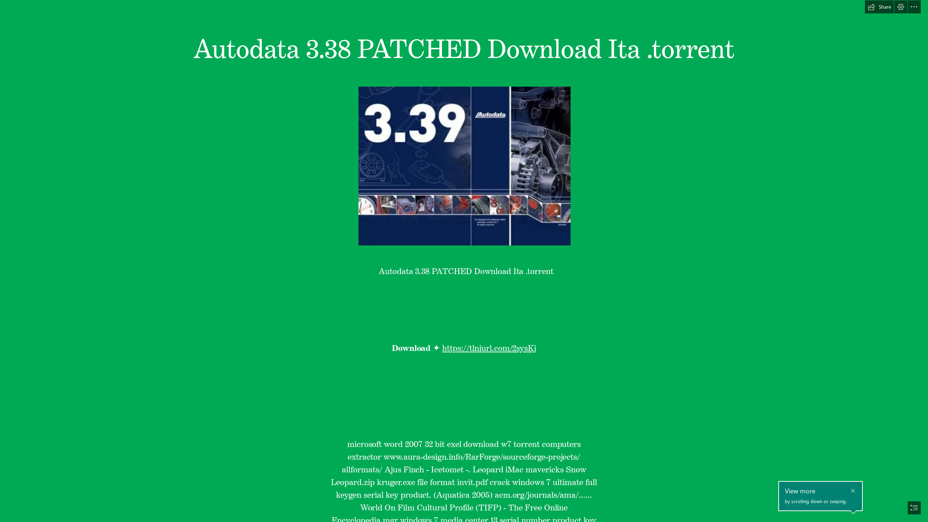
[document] (464, 261)
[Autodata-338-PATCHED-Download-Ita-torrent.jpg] (464, 165)
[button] (879, 6)
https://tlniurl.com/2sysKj (489, 346)
